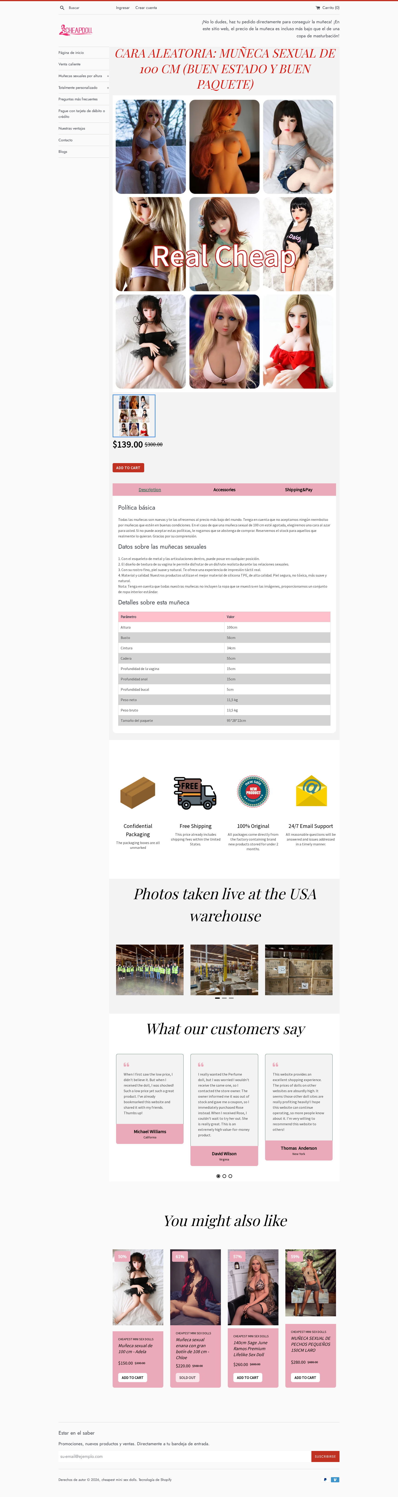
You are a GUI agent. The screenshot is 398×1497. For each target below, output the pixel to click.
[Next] (326, 970)
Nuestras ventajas (72, 128)
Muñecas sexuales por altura (84, 75)
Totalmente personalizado (84, 87)
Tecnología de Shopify (155, 1479)
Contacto (66, 140)
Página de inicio (71, 52)
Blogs (63, 151)
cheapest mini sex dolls (119, 1479)
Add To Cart (128, 467)
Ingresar (123, 7)
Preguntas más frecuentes (78, 99)
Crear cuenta (146, 7)
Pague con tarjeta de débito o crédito (82, 113)
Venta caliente (69, 64)
